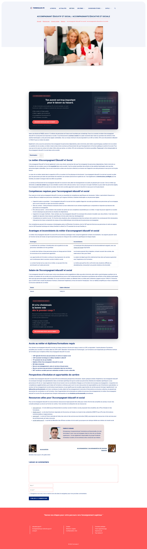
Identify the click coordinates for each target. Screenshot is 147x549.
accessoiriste (44, 449)
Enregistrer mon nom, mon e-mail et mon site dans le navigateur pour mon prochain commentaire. (59, 493)
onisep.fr (34, 531)
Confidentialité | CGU (71, 531)
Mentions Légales (71, 528)
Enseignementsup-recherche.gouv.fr (42, 528)
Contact (68, 526)
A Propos (53, 8)
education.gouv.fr (36, 526)
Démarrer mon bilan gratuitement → (45, 122)
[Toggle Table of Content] (40, 155)
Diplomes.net (98, 531)
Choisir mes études (94, 8)
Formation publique (100, 526)
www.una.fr (36, 416)
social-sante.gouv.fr (38, 420)
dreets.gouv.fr (37, 412)
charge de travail (78, 247)
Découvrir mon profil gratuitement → (46, 331)
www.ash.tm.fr (37, 408)
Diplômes (80, 8)
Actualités (62, 8)
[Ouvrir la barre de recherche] (115, 8)
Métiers (71, 8)
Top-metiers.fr (99, 533)
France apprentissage (101, 528)
